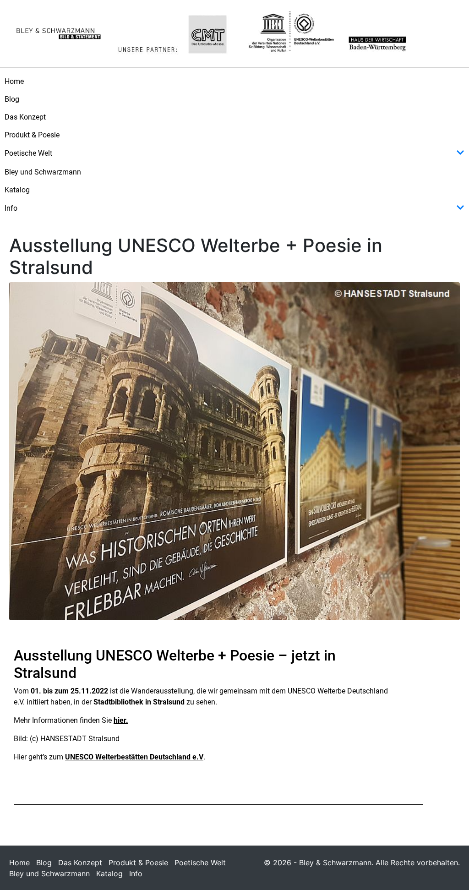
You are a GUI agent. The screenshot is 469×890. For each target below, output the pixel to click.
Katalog (17, 190)
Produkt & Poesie (32, 135)
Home (14, 81)
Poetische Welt (28, 153)
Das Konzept (25, 117)
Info (11, 208)
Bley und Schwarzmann (43, 172)
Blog (12, 99)
